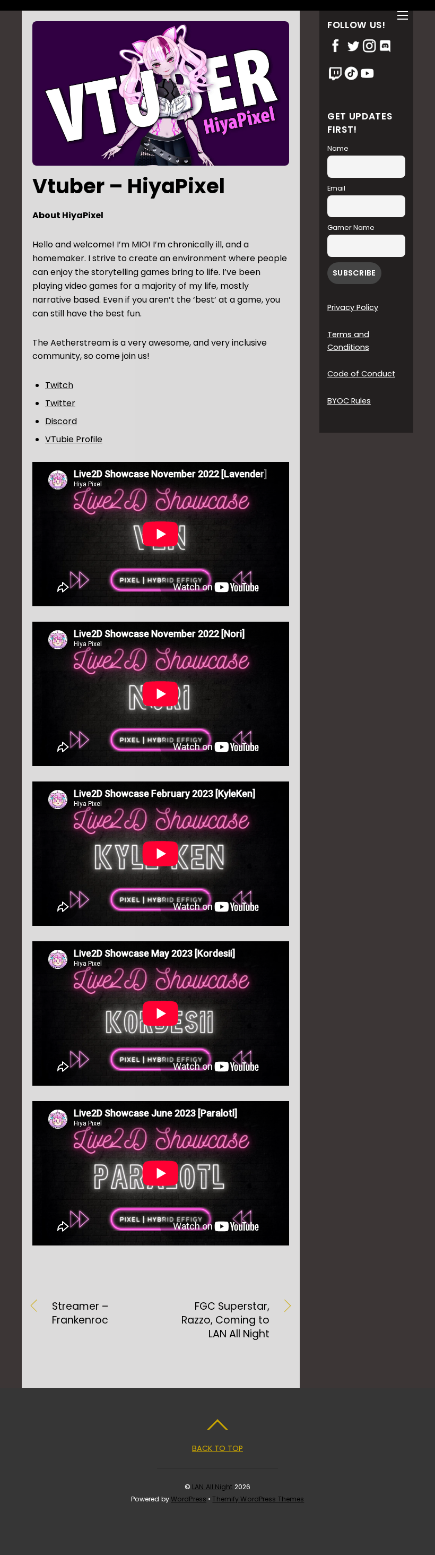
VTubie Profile (73, 439)
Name (338, 148)
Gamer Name (351, 227)
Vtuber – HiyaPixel (128, 186)
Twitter (60, 403)
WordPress (188, 1499)
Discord (61, 421)
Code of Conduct (361, 373)
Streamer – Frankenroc (80, 1313)
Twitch (59, 385)
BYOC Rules (349, 401)
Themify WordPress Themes (258, 1499)
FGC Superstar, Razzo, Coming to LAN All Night (219, 1320)
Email (336, 188)
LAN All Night (212, 1486)
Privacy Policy (352, 307)
